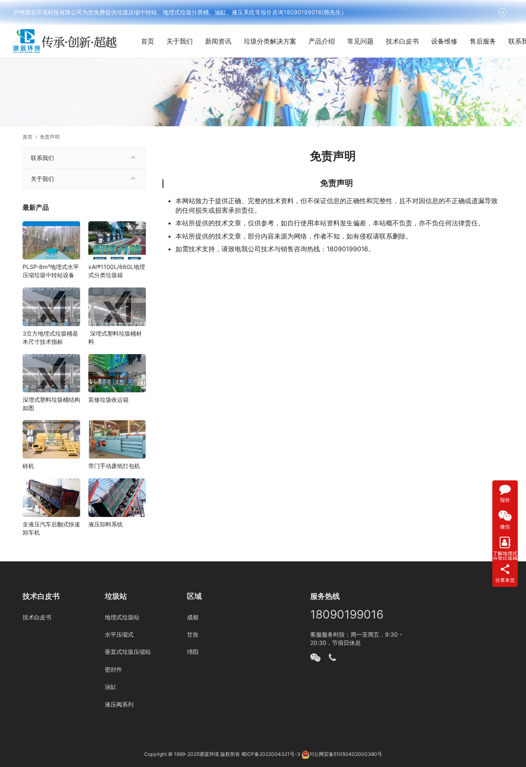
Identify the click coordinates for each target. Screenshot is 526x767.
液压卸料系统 (105, 524)
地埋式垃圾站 (122, 617)
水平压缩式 (119, 634)
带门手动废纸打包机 (114, 465)
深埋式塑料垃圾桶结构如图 (51, 403)
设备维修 (444, 41)
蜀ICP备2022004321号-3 (270, 754)
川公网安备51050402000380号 (345, 754)
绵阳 (192, 651)
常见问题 (360, 41)
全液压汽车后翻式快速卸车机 (51, 528)
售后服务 (483, 41)
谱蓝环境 (209, 754)
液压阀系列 (119, 704)
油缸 (110, 686)
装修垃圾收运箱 (108, 399)
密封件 (113, 669)
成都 (192, 617)
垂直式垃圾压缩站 (128, 651)
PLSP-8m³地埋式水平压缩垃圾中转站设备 (51, 270)
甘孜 (192, 634)
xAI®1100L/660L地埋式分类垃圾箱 (116, 270)
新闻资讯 (218, 41)
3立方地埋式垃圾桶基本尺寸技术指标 (50, 337)
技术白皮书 (402, 41)
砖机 (28, 465)
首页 (147, 41)
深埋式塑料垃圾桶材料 (115, 337)
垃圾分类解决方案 (270, 41)
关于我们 (179, 41)
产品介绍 (322, 41)
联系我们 (42, 157)
